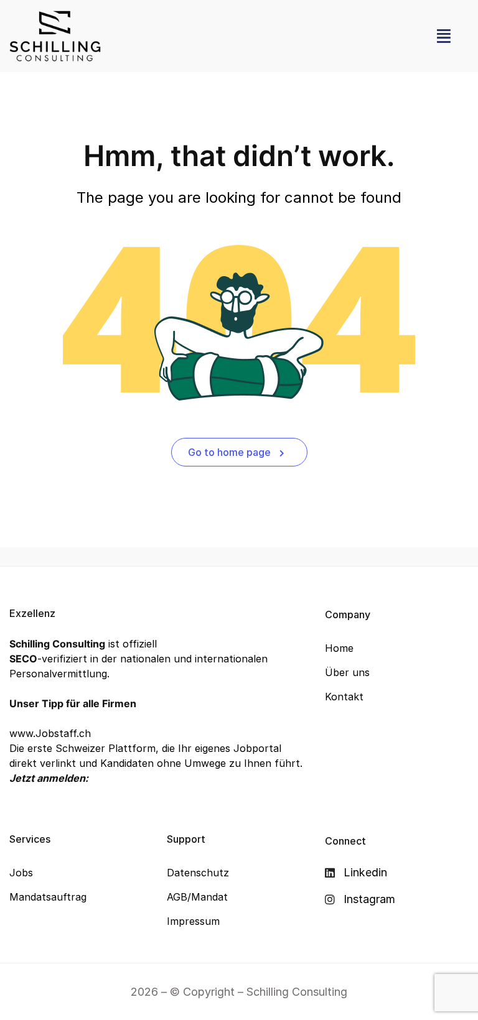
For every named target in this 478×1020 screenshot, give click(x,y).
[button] (443, 36)
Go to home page (230, 452)
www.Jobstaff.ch (50, 733)
